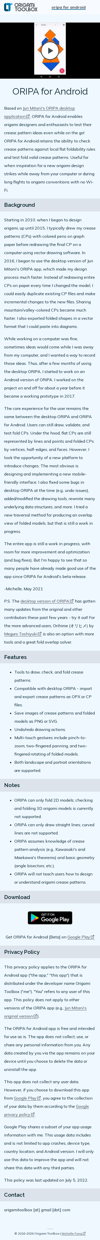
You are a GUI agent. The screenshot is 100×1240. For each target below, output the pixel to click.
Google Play (78, 936)
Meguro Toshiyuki (20, 633)
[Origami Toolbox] (20, 7)
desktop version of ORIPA (45, 601)
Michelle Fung (72, 1233)
